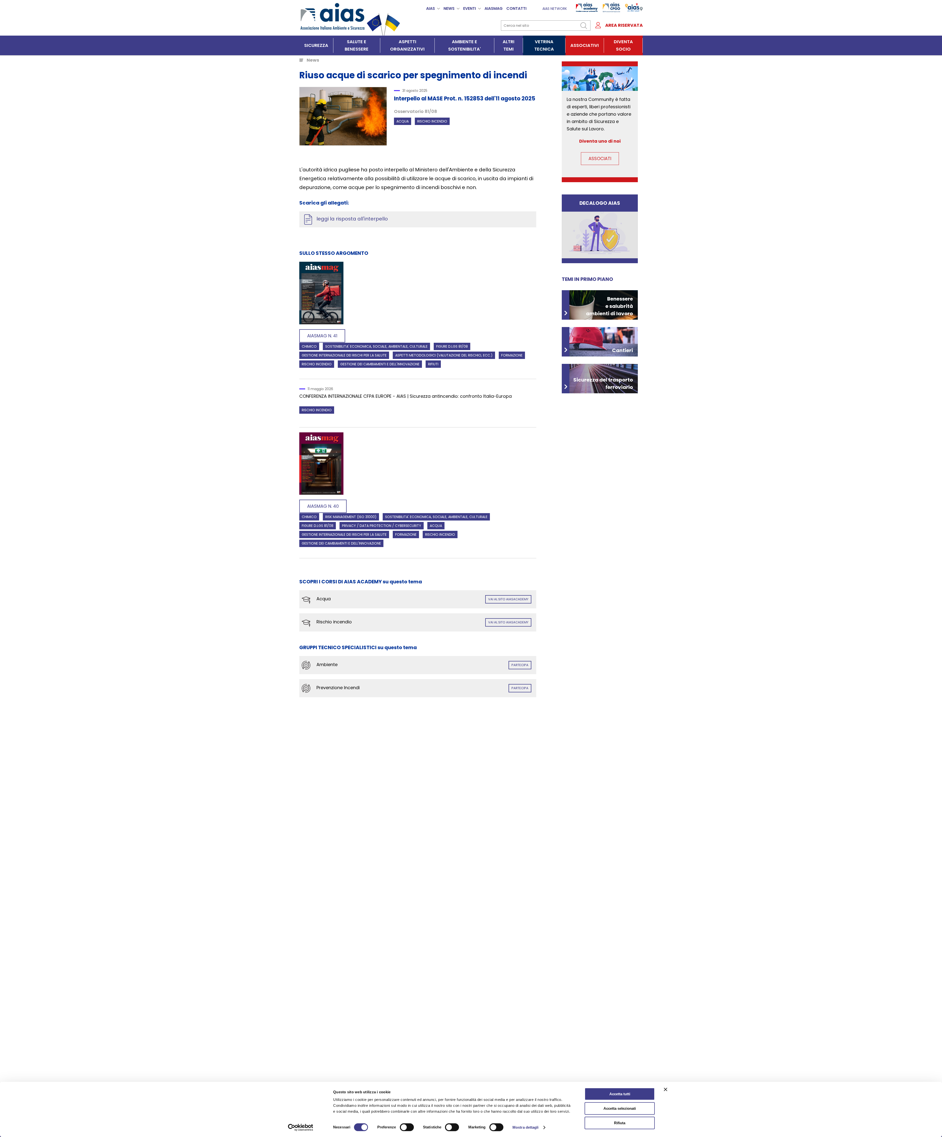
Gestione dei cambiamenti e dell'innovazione (379, 364)
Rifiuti (433, 364)
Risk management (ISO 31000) (351, 516)
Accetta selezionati (619, 1108)
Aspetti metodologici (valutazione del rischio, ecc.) (444, 355)
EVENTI (469, 8)
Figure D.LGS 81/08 (452, 346)
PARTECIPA (519, 665)
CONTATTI (516, 8)
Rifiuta (619, 1123)
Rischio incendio (432, 121)
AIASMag (493, 8)
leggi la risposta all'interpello (352, 218)
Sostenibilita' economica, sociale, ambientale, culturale (376, 346)
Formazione (512, 355)
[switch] (407, 1127)
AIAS (430, 8)
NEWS (449, 8)
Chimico (309, 346)
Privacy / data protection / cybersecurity (381, 525)
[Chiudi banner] (665, 1089)
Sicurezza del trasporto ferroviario (603, 383)
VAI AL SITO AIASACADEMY (508, 599)
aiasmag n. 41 (322, 336)
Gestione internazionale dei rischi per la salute (344, 355)
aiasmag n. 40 (323, 506)
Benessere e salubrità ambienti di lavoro (609, 306)
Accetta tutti (619, 1094)
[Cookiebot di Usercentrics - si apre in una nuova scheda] (300, 1127)
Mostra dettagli (525, 1127)
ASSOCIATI (600, 158)
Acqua (402, 121)
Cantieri (622, 350)
